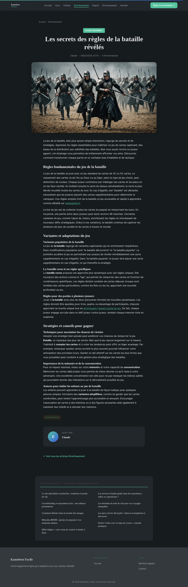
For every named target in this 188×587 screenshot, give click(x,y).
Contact (142, 568)
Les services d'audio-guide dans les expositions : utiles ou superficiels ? (120, 495)
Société (124, 5)
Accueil (48, 5)
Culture (66, 5)
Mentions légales (147, 563)
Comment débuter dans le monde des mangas (63, 513)
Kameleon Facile (22, 559)
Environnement (109, 5)
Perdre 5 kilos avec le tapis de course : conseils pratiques (119, 524)
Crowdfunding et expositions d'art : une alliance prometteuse (64, 505)
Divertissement (81, 5)
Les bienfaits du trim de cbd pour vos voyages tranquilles (119, 505)
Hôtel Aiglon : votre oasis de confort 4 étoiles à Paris (63, 531)
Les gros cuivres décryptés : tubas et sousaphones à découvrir (121, 514)
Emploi (95, 5)
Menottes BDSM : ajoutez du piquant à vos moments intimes (61, 521)
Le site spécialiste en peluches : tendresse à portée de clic (65, 495)
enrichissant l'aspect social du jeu (102, 308)
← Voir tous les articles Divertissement (64, 456)
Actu (57, 5)
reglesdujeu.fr (72, 203)
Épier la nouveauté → (164, 5)
